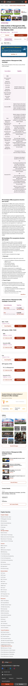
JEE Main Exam (4, 583)
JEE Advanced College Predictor (7, 642)
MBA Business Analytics (6, 549)
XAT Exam (3, 587)
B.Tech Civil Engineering (5, 558)
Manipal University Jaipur (6, 516)
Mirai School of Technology (6, 538)
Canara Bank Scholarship (6, 615)
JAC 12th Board (4, 623)
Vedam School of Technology (7, 541)
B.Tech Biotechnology (5, 554)
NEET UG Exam (4, 589)
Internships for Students (6, 625)
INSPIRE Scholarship (5, 611)
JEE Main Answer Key (5, 606)
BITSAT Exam (3, 591)
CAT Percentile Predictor (6, 638)
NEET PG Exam (4, 579)
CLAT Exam (3, 577)
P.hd (5, 312)
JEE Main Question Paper (6, 604)
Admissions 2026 (17, 39)
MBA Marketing (4, 551)
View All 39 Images (14, 446)
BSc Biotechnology (4, 568)
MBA (4, 333)
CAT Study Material (5, 602)
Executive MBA (6, 343)
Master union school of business (7, 536)
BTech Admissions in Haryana (7, 656)
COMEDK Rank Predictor (6, 644)
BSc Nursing (3, 562)
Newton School (4, 532)
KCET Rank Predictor (5, 636)
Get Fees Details (20, 309)
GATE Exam (3, 575)
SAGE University (4, 525)
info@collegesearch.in (8, 674)
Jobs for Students (4, 627)
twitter (6, 668)
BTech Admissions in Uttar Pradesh (8, 650)
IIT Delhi (2, 529)
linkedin (10, 668)
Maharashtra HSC (4, 617)
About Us (4, 678)
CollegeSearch (9, 2)
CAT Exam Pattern (4, 595)
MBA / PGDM (6, 308)
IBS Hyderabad (4, 521)
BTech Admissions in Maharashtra (8, 652)
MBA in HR (3, 547)
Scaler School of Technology (6, 534)
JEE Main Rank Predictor (6, 634)
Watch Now (11, 459)
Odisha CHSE (3, 621)
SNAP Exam (3, 585)
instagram (14, 668)
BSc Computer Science (5, 564)
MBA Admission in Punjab (6, 648)
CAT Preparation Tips (5, 593)
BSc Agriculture (4, 566)
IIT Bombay (3, 527)
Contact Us (11, 678)
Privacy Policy (19, 678)
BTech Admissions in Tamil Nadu (7, 654)
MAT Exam (3, 581)
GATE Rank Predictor (5, 632)
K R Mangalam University (6, 519)
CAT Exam (3, 573)
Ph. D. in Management (8, 367)
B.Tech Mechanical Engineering (7, 556)
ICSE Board (3, 619)
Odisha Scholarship (5, 613)
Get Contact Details (14, 504)
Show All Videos (14, 482)
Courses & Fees (8, 39)
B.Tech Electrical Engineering (7, 560)
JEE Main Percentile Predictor (7, 640)
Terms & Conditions (6, 681)
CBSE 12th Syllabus (5, 600)
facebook (2, 668)
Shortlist (7, 35)
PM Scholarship (4, 608)
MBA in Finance (4, 545)
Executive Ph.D (6, 375)
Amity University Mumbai (6, 523)
